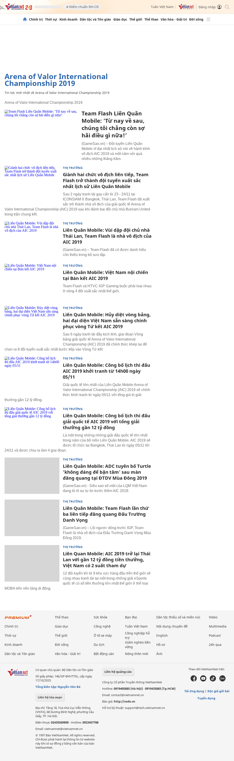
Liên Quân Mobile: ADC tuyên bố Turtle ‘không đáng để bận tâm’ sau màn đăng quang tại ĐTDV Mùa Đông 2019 (107, 472)
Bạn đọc (131, 617)
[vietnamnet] (18, 9)
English (162, 635)
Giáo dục (120, 19)
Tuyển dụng (206, 698)
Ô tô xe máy (103, 635)
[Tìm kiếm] (226, 6)
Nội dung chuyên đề (172, 626)
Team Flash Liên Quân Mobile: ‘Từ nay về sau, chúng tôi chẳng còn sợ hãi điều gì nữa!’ (113, 124)
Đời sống (196, 19)
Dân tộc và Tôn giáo (95, 19)
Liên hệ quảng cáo (118, 672)
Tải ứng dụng (194, 691)
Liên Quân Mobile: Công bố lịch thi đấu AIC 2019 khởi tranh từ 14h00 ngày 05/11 (106, 371)
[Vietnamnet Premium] (18, 619)
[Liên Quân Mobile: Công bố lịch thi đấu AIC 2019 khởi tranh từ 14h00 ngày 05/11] (32, 375)
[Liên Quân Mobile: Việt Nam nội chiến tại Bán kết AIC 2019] (32, 282)
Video (213, 617)
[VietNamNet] (25, 19)
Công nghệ (102, 626)
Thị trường (72, 167)
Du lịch (99, 644)
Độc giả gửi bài (218, 691)
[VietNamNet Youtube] (203, 680)
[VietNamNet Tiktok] (213, 680)
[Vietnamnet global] (186, 8)
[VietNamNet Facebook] (194, 680)
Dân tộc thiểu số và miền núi (178, 617)
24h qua (215, 644)
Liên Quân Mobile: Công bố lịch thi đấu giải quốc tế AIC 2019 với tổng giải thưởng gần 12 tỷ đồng (106, 421)
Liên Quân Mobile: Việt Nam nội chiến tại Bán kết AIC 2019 (105, 275)
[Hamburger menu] (208, 19)
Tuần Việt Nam (162, 7)
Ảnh (159, 654)
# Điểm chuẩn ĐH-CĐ (82, 7)
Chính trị (36, 19)
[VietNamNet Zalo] (222, 680)
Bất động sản (104, 654)
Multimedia (217, 626)
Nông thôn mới (136, 654)
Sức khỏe (100, 617)
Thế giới (135, 19)
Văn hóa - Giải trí (174, 19)
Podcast (215, 635)
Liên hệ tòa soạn (50, 697)
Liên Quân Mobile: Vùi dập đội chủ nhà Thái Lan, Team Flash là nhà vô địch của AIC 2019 (107, 236)
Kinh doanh (68, 19)
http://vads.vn (124, 701)
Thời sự (51, 19)
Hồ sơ (160, 644)
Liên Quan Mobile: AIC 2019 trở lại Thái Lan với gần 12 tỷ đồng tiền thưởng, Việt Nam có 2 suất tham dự (106, 560)
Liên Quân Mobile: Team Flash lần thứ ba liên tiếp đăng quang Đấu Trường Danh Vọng (106, 514)
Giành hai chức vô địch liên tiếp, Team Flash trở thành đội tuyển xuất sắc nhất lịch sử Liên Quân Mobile (106, 180)
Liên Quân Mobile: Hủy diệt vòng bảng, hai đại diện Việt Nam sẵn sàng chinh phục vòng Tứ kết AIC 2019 (107, 320)
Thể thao (151, 19)
